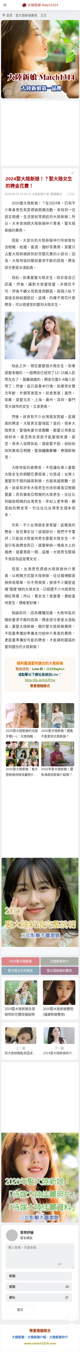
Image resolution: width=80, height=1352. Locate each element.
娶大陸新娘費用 (26, 15)
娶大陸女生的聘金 (20, 970)
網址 (12, 1297)
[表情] (67, 1264)
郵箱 (12, 1286)
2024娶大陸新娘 (20, 961)
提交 (20, 1309)
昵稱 (12, 1276)
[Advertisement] (40, 133)
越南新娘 (49, 451)
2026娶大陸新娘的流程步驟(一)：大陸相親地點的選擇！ (22, 736)
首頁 (9, 15)
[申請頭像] (69, 1234)
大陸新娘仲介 (59, 961)
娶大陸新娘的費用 (59, 970)
